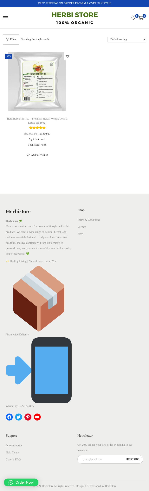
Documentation (14, 445)
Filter (13, 39)
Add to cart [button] (39, 139)
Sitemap (81, 226)
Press (80, 233)
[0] (133, 17)
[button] (68, 56)
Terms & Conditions (88, 219)
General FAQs (13, 459)
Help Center (12, 452)
